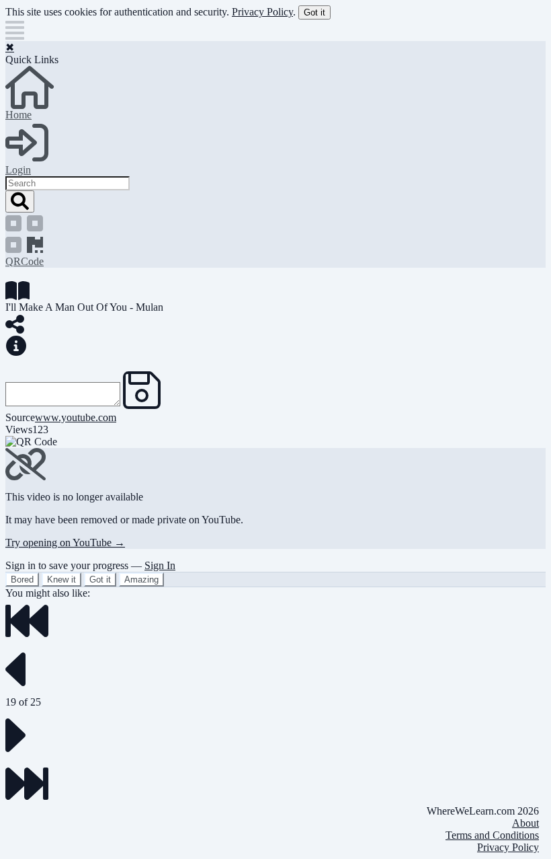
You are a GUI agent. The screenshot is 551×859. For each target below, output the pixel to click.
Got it (314, 12)
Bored (22, 579)
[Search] (19, 201)
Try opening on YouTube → (65, 542)
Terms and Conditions (492, 835)
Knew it (61, 579)
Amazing (141, 579)
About (525, 823)
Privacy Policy (262, 11)
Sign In (159, 565)
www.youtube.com (75, 417)
